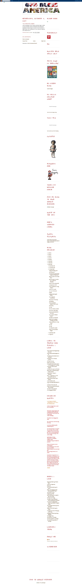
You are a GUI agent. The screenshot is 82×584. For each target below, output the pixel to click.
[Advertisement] (52, 556)
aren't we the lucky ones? (54, 283)
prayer (50, 292)
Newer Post (25, 41)
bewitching (51, 305)
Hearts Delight (50, 88)
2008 (49, 262)
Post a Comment (26, 39)
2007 (49, 264)
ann (49, 539)
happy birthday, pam (53, 270)
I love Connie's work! (51, 380)
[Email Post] (33, 32)
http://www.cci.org (50, 362)
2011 (49, 257)
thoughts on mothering (53, 317)
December (51, 266)
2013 (49, 254)
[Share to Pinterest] (39, 32)
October (51, 269)
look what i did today (53, 310)
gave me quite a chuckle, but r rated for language (54, 280)
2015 (49, 253)
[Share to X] (37, 32)
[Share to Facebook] (38, 32)
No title (50, 307)
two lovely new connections (52, 297)
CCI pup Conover (50, 361)
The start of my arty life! (52, 388)
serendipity (51, 301)
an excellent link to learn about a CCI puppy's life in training (53, 364)
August (50, 334)
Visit (52, 112)
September (51, 332)
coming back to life (53, 285)
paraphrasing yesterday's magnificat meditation (54, 274)
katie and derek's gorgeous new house (53, 303)
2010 (49, 259)
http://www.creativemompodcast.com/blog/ (53, 387)
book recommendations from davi (53, 312)
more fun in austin (52, 289)
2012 (49, 256)
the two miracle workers (54, 308)
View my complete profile (52, 541)
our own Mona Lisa (53, 291)
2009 (49, 261)
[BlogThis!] (35, 32)
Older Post (43, 41)
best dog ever (52, 272)
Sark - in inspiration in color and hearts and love (52, 376)
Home (34, 41)
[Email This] (34, 32)
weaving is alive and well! (52, 384)
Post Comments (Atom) (32, 43)
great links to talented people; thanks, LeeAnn (53, 371)
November (51, 267)
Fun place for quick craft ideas (53, 369)
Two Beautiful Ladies (53, 328)
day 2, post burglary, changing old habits (53, 320)
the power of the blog (53, 299)
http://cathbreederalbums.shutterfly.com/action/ (53, 241)
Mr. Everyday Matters (51, 390)
